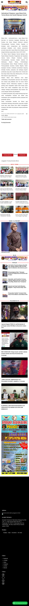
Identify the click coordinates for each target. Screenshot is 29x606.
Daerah (5, 117)
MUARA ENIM (10, 117)
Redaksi (5, 532)
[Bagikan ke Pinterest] (7, 115)
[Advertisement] (14, 492)
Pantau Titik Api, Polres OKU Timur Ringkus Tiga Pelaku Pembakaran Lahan (22, 216)
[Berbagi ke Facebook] (5, 115)
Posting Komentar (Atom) (13, 161)
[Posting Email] (26, 113)
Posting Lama (22, 154)
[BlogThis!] (3, 115)
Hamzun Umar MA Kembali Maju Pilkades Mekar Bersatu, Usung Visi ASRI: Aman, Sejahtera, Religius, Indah (6, 190)
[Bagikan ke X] (4, 115)
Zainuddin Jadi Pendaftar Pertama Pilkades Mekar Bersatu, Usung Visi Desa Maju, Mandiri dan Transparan (22, 190)
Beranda (15, 154)
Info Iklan (20, 532)
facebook (5, 558)
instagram (5, 564)
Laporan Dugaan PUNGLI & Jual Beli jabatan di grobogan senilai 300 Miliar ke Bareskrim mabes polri (13, 325)
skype (4, 562)
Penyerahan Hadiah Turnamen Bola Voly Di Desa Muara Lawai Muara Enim (18, 293)
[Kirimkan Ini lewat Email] (2, 115)
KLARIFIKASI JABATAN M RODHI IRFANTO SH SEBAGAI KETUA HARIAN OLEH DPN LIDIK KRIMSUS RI (13, 407)
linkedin (5, 567)
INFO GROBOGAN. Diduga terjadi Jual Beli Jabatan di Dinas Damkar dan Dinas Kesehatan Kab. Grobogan (14, 353)
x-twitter (5, 560)
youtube (5, 566)
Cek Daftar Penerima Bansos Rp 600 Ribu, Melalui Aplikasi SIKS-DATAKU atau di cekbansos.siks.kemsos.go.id (17, 266)
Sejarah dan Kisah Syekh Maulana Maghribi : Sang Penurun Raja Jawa (17, 286)
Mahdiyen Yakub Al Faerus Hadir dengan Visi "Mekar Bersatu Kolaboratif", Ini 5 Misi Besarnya (6, 177)
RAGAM (14, 117)
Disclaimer (14, 532)
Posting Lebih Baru (8, 154)
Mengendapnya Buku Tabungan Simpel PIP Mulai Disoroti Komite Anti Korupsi (17, 273)
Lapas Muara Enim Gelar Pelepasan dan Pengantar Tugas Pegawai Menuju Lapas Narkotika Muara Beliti (22, 177)
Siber (9, 532)
